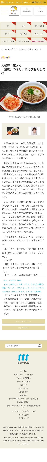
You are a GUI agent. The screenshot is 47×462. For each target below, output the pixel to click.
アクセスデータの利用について (23, 411)
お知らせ (23, 385)
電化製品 (25, 32)
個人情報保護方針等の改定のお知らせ (23, 399)
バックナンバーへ (23, 321)
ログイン (40, 11)
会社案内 (23, 371)
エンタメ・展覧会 (23, 40)
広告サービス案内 (23, 381)
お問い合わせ (23, 388)
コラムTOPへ (23, 328)
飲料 (26, 25)
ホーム (4, 49)
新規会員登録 (26, 11)
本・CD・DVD (8, 40)
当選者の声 (23, 392)
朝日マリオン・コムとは (23, 375)
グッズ (10, 32)
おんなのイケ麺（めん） (29, 49)
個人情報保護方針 (23, 402)
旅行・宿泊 (40, 25)
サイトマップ (23, 418)
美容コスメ (40, 32)
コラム (12, 49)
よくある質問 (23, 415)
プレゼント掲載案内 (23, 378)
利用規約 (23, 395)
